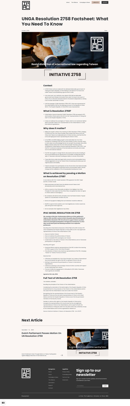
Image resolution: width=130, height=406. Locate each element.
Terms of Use (65, 377)
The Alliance (74, 2)
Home (50, 372)
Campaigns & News (85, 2)
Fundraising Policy (67, 374)
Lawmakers (51, 382)
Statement (65, 380)
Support (50, 385)
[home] (26, 5)
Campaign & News (53, 377)
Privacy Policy (66, 372)
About (68, 2)
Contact (50, 388)
